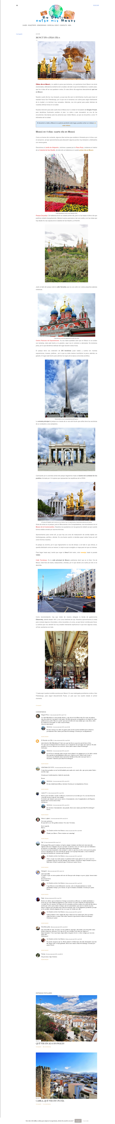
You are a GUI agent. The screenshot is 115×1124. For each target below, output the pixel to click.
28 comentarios (47, 1046)
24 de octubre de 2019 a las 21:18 (55, 793)
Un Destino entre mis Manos (56, 830)
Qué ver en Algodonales (50, 1043)
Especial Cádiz (53, 25)
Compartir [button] (19, 34)
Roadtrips (32, 25)
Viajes (25, 25)
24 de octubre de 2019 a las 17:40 (57, 715)
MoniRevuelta (45, 927)
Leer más (85, 1121)
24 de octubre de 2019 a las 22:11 (61, 751)
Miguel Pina (45, 715)
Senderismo (41, 25)
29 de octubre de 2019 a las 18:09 (54, 954)
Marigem (44, 871)
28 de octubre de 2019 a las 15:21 (73, 912)
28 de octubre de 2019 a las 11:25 (53, 898)
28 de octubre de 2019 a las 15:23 (73, 939)
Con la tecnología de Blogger (59, 1115)
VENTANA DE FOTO (47, 767)
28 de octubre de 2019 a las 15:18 (73, 830)
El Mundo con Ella (46, 740)
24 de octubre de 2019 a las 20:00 (63, 767)
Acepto (78, 1121)
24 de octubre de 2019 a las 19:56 (61, 740)
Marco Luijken (45, 818)
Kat (42, 842)
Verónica (49, 727)
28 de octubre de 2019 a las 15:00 (59, 927)
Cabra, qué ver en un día (50, 1100)
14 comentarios (47, 1104)
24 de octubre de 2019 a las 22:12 (61, 781)
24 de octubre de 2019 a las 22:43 (59, 818)
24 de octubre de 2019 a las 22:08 (61, 727)
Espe (42, 898)
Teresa (43, 954)
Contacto (63, 25)
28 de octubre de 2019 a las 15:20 (73, 856)
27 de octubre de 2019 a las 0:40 (52, 842)
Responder (44, 736)
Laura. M (44, 793)
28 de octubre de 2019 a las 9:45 (56, 871)
